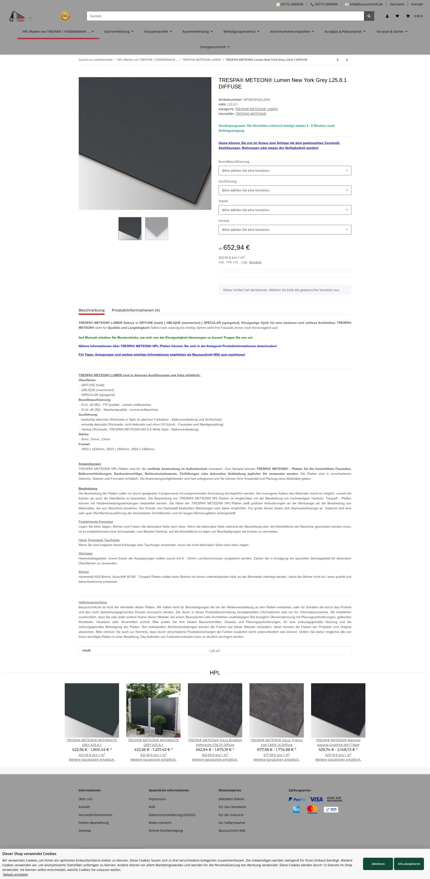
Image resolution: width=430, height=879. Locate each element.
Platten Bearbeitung (94, 823)
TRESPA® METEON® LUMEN (256, 109)
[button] (387, 16)
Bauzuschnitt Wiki (232, 830)
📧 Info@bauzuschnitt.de (364, 4)
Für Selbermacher (232, 823)
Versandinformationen (95, 815)
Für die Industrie (231, 815)
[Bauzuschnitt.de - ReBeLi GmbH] (42, 16)
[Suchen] (369, 16)
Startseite (397, 4)
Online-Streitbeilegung (166, 830)
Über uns (85, 799)
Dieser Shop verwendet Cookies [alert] (29, 853)
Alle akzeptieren (409, 864)
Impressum (157, 799)
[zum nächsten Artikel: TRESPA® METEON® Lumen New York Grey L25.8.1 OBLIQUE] (337, 59)
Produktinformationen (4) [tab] (136, 310)
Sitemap (85, 830)
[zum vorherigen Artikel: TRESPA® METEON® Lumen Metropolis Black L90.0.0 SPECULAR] (346, 59)
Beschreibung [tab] (92, 310)
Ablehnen (378, 864)
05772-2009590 (291, 4)
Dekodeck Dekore (231, 799)
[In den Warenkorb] (82, 74)
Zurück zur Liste (89, 60)
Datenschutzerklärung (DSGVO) (172, 815)
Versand (255, 262)
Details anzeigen (15, 874)
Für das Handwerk (232, 807)
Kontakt (417, 4)
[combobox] (285, 170)
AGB (152, 807)
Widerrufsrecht (160, 823)
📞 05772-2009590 (324, 4)
